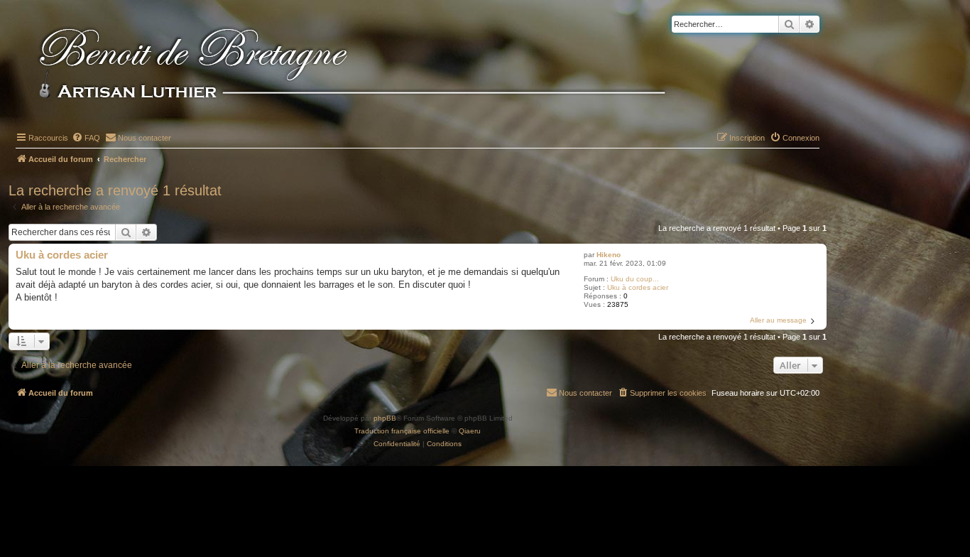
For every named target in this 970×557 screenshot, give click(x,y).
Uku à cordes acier (637, 287)
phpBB (385, 418)
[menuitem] (86, 137)
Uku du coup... (635, 279)
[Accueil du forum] (375, 65)
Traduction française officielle (401, 431)
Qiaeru (470, 431)
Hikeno (608, 255)
